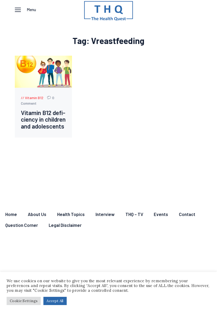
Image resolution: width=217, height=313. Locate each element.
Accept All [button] (55, 301)
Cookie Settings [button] (24, 301)
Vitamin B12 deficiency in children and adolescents (43, 119)
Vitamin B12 (34, 97)
